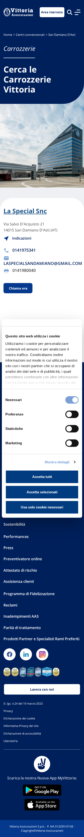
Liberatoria (11, 741)
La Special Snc (25, 211)
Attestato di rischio (20, 570)
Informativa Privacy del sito (21, 726)
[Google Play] (42, 790)
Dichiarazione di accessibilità (22, 733)
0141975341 (24, 250)
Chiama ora (18, 288)
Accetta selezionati (42, 492)
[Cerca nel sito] (69, 12)
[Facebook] (10, 654)
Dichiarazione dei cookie (19, 718)
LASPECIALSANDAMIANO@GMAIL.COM (43, 263)
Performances (16, 536)
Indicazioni (21, 238)
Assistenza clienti (19, 581)
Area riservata (52, 12)
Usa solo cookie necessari (42, 507)
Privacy (8, 711)
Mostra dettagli (57, 462)
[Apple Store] (42, 805)
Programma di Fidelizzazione (29, 593)
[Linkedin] (26, 654)
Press (8, 547)
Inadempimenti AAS (21, 616)
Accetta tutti (42, 477)
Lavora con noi (42, 689)
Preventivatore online (23, 558)
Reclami (10, 605)
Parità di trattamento (22, 627)
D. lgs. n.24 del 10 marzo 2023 (23, 703)
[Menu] (77, 12)
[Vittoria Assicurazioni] (18, 12)
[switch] (72, 414)
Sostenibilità (14, 524)
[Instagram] (42, 654)
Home (8, 35)
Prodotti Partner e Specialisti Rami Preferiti (41, 638)
